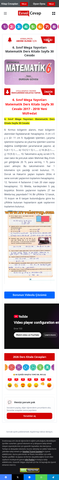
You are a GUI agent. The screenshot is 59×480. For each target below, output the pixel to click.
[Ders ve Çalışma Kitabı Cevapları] (29, 91)
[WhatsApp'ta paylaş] (41, 477)
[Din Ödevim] (26, 367)
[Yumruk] (42, 385)
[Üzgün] (36, 385)
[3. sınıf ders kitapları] (19, 26)
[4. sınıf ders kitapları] (26, 26)
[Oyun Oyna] (29, 39)
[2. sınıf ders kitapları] (11, 26)
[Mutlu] (9, 385)
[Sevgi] (23, 385)
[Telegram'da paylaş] (53, 477)
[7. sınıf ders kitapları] (47, 26)
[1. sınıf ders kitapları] (4, 26)
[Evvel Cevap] (29, 14)
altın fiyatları (30, 459)
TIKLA (23, 4)
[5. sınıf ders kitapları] (33, 26)
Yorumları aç (29, 416)
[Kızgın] (49, 385)
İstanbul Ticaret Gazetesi (33, 451)
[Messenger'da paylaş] (29, 477)
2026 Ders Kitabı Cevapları (29, 357)
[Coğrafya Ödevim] (40, 367)
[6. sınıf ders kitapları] (40, 26)
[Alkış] (16, 385)
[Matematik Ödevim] (11, 367)
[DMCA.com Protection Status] (29, 470)
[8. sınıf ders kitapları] (54, 26)
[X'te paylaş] (17, 477)
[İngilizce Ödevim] (19, 367)
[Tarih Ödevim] (47, 367)
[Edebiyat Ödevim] (33, 367)
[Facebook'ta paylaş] (6, 477)
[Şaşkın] (29, 385)
